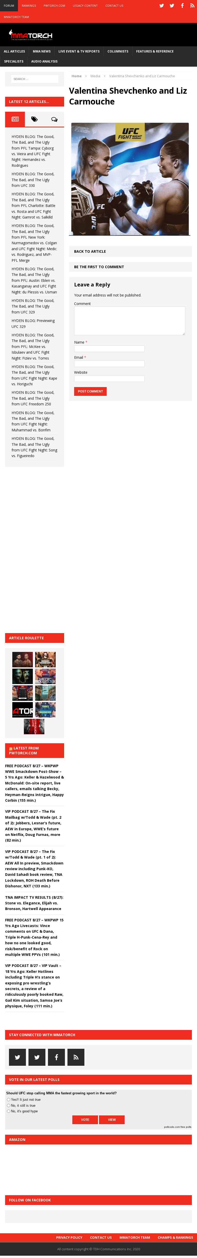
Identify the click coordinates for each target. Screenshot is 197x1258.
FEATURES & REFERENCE (155, 51)
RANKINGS (29, 5)
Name (79, 342)
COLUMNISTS (117, 51)
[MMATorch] (31, 35)
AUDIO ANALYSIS (44, 61)
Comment (82, 303)
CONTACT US (114, 5)
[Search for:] (34, 79)
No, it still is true (23, 1105)
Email (79, 357)
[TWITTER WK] (171, 5)
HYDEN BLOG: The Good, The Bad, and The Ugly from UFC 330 (33, 179)
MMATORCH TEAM (16, 17)
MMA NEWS (42, 51)
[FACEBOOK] (182, 5)
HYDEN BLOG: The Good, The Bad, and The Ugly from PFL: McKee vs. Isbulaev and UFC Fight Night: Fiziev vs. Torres (33, 347)
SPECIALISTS (13, 61)
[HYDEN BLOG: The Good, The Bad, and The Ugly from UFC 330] (45, 659)
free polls (186, 1126)
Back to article (90, 251)
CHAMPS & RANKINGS (175, 1237)
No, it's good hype (24, 1111)
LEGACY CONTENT (85, 5)
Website (80, 372)
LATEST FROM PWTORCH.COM (24, 750)
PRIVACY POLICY (69, 1237)
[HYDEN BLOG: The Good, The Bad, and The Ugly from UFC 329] (45, 693)
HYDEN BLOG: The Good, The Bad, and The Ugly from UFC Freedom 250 (33, 398)
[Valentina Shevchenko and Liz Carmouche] (129, 232)
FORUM (9, 5)
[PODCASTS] (192, 5)
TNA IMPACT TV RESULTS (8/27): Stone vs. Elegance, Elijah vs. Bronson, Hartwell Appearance (34, 903)
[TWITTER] (161, 5)
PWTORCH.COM (54, 5)
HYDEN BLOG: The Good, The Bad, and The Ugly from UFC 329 (33, 306)
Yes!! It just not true (26, 1100)
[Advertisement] (43, 549)
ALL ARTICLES (14, 51)
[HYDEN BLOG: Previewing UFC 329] (22, 710)
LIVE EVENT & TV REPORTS (79, 51)
